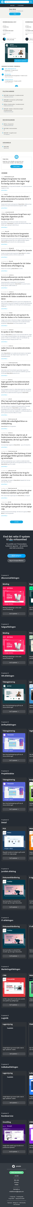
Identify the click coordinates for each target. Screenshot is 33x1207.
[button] (16, 86)
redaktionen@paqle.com (16, 1191)
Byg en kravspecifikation (16, 560)
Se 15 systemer (13, 858)
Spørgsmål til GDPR (20, 1198)
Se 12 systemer (13, 614)
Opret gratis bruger (16, 1172)
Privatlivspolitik (20, 1197)
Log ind (16, 1176)
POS (31, 633)
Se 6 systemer (13, 1054)
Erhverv (16, 1182)
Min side (12, 5)
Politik (16, 1185)
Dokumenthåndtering (11, 877)
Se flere (16, 522)
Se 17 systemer (13, 712)
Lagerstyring (8, 1024)
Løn (30, 682)
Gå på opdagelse (16, 556)
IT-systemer (21, 5)
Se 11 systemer (13, 1005)
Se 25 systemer (13, 1152)
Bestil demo (17, 166)
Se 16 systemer (13, 907)
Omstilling (7, 1122)
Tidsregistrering (9, 682)
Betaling (6, 584)
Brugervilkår (11, 1198)
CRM (4, 975)
